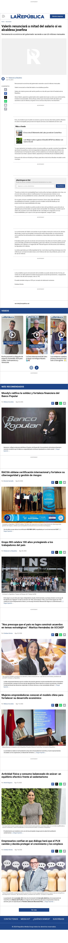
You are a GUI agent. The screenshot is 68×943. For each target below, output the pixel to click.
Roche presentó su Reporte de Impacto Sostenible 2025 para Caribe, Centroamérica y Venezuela (12, 359)
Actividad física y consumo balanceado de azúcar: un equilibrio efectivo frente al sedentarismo (31, 775)
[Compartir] (5, 109)
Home (3, 21)
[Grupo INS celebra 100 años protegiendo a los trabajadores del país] (34, 575)
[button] (57, 16)
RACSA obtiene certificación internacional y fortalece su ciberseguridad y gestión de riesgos (33, 474)
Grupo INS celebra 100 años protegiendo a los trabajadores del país (27, 544)
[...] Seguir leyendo (39, 752)
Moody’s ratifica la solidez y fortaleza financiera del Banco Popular (30, 395)
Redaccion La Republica (15, 77)
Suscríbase (58, 919)
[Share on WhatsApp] (5, 101)
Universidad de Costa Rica (40, 751)
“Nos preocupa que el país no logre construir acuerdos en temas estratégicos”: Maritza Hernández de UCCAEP (33, 626)
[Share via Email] (5, 105)
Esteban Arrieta (8, 633)
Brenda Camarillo (8, 481)
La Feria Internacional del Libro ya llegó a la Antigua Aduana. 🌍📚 (36, 358)
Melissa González (9, 402)
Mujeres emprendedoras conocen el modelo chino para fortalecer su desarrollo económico (32, 696)
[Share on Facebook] (5, 93)
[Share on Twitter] (5, 97)
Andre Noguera (8, 782)
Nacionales (8, 21)
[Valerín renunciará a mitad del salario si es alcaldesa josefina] (34, 56)
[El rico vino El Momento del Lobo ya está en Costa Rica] (19, 133)
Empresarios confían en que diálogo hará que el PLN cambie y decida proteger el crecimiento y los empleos (32, 842)
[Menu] (3, 16)
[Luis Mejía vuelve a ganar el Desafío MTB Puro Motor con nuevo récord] (19, 141)
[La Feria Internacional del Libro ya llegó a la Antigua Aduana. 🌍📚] (37, 335)
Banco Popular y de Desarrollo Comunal (34, 447)
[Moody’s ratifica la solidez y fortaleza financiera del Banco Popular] (34, 426)
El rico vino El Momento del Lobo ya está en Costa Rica (42, 133)
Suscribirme (60, 186)
